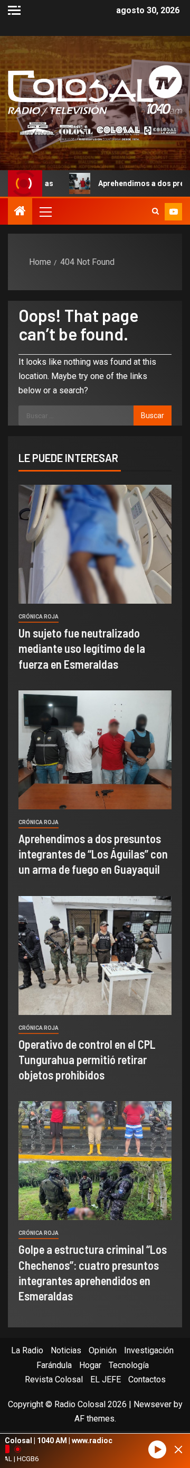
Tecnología (129, 1365)
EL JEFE (105, 1379)
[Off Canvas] (14, 10)
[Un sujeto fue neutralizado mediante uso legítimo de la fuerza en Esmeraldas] (95, 544)
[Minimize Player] (178, 1449)
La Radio (27, 1350)
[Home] (20, 212)
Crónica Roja (38, 617)
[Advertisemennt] (95, 131)
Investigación (149, 1350)
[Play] (157, 1450)
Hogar (90, 1365)
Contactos (147, 1379)
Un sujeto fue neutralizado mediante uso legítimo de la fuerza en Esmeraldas (81, 648)
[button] (44, 211)
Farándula (54, 1365)
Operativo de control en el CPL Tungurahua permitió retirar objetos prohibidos (87, 1059)
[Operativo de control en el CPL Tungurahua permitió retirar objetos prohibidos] (95, 955)
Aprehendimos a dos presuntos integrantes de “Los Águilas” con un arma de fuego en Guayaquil (93, 854)
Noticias (66, 1350)
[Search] (155, 211)
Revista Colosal (54, 1379)
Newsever (153, 1404)
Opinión (103, 1350)
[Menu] (44, 211)
